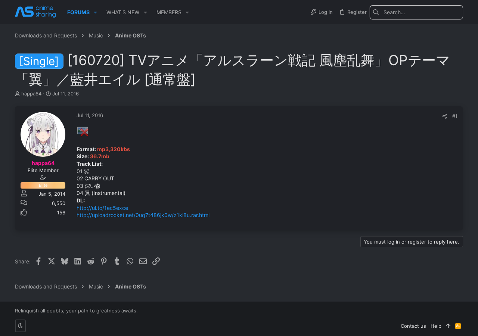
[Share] (445, 116)
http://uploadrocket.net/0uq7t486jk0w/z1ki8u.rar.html (143, 215)
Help (436, 326)
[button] (95, 12)
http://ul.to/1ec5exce (102, 208)
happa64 (31, 94)
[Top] (448, 326)
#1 (454, 116)
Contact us (413, 326)
